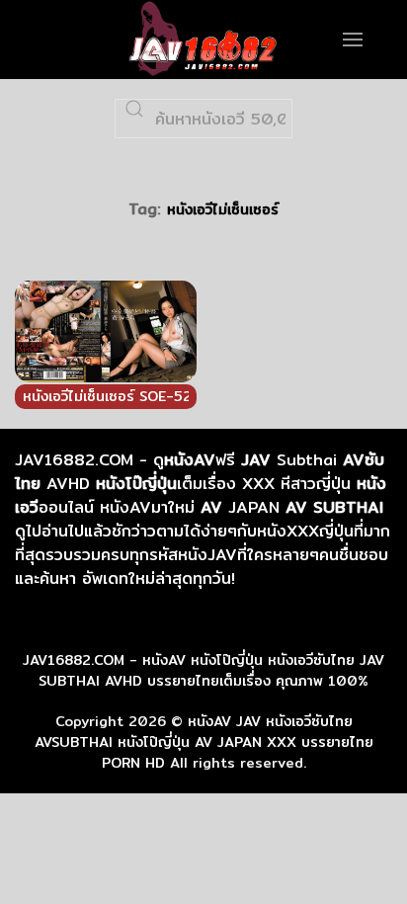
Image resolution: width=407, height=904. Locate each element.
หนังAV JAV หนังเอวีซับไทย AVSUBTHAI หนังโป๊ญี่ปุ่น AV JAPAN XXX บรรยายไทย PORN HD (204, 742)
